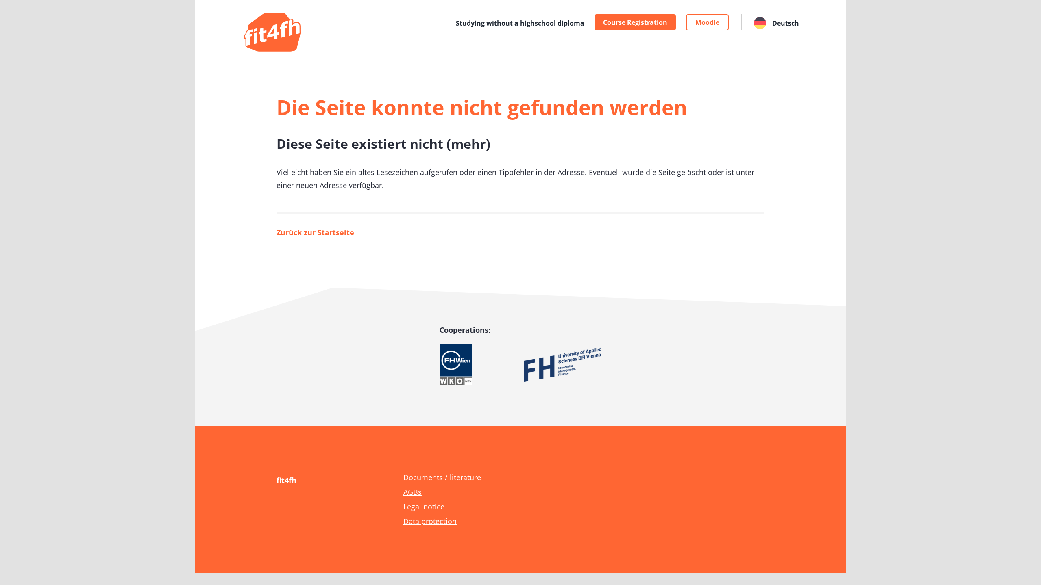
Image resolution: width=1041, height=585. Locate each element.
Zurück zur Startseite (315, 232)
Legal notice (423, 506)
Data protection (430, 521)
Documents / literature (442, 477)
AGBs (412, 492)
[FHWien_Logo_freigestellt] (456, 348)
